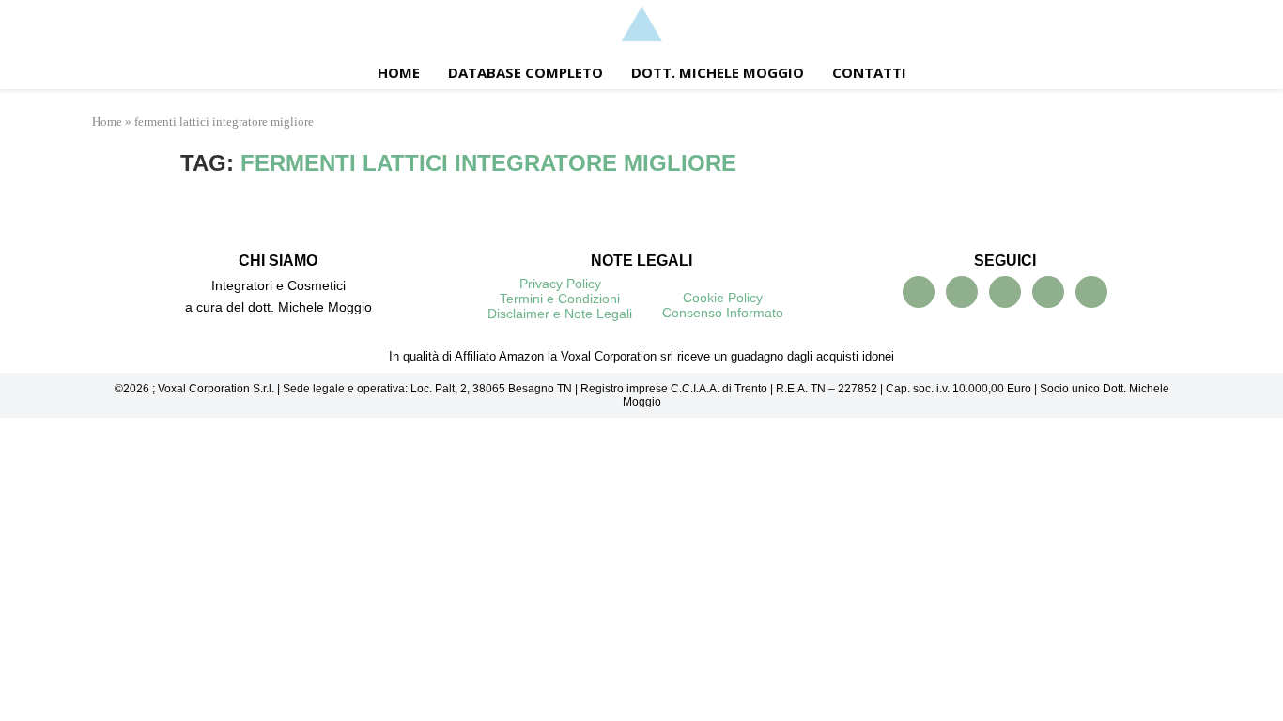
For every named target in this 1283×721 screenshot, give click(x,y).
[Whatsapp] (1048, 292)
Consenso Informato (722, 312)
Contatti (869, 72)
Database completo (525, 72)
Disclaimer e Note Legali (559, 313)
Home (399, 72)
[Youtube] (962, 292)
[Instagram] (1005, 292)
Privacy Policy (560, 283)
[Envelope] (1091, 292)
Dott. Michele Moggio (717, 72)
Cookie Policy (723, 297)
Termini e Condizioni (560, 298)
